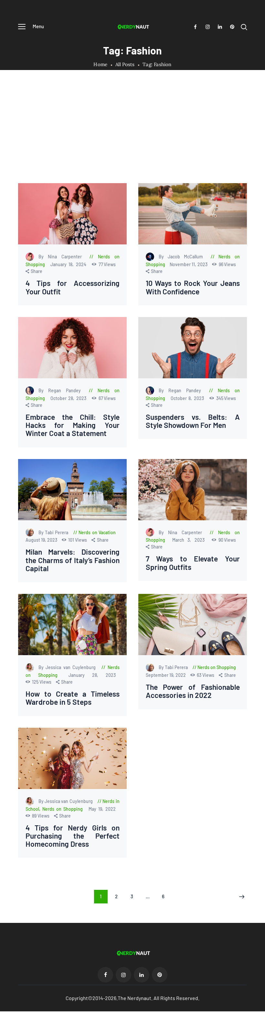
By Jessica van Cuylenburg (68, 667)
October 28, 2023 (69, 398)
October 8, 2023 (188, 398)
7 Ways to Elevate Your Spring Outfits (193, 563)
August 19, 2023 (42, 540)
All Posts (124, 64)
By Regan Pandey (62, 390)
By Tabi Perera (54, 532)
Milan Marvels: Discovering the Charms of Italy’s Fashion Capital (73, 560)
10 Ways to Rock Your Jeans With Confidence (193, 287)
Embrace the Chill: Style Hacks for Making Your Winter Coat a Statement (73, 425)
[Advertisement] (132, 134)
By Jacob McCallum (183, 256)
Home (100, 64)
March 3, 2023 (190, 540)
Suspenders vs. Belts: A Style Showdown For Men (193, 421)
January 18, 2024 (69, 264)
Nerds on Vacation (97, 532)
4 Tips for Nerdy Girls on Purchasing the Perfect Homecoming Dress (73, 836)
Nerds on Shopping (216, 667)
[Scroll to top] (260, 1008)
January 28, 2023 (92, 675)
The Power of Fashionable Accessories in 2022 (193, 691)
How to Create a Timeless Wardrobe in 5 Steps (73, 698)
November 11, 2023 (189, 264)
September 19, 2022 (166, 675)
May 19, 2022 (102, 809)
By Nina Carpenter (62, 256)
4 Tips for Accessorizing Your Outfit (73, 287)
